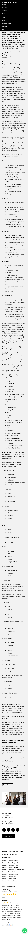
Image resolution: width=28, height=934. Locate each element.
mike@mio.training (7, 818)
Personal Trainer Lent (8, 872)
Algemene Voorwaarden (9, 854)
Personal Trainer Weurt (9, 879)
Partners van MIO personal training (12, 851)
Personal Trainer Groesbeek (10, 867)
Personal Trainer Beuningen (10, 865)
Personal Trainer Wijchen (9, 881)
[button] (24, 930)
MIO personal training (9, 2)
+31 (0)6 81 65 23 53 (8, 816)
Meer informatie (7, 785)
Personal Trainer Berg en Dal (10, 863)
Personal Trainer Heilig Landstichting (13, 869)
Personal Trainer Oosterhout (10, 874)
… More (7, 919)
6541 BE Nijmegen (7, 824)
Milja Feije (5, 901)
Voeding (4, 353)
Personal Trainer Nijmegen (10, 860)
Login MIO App (8, 836)
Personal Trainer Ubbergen (10, 876)
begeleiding (14, 770)
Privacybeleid (6, 857)
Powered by (21, 932)
